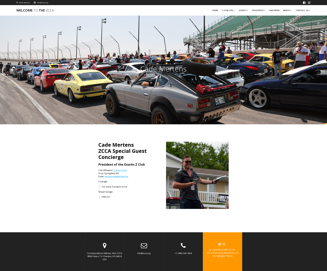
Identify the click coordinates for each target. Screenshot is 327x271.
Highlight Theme (224, 256)
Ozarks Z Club (120, 170)
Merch (286, 10)
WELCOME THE (35, 10)
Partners (274, 10)
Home (215, 10)
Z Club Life (227, 10)
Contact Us (302, 10)
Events (243, 10)
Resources (258, 10)
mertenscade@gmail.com (116, 176)
